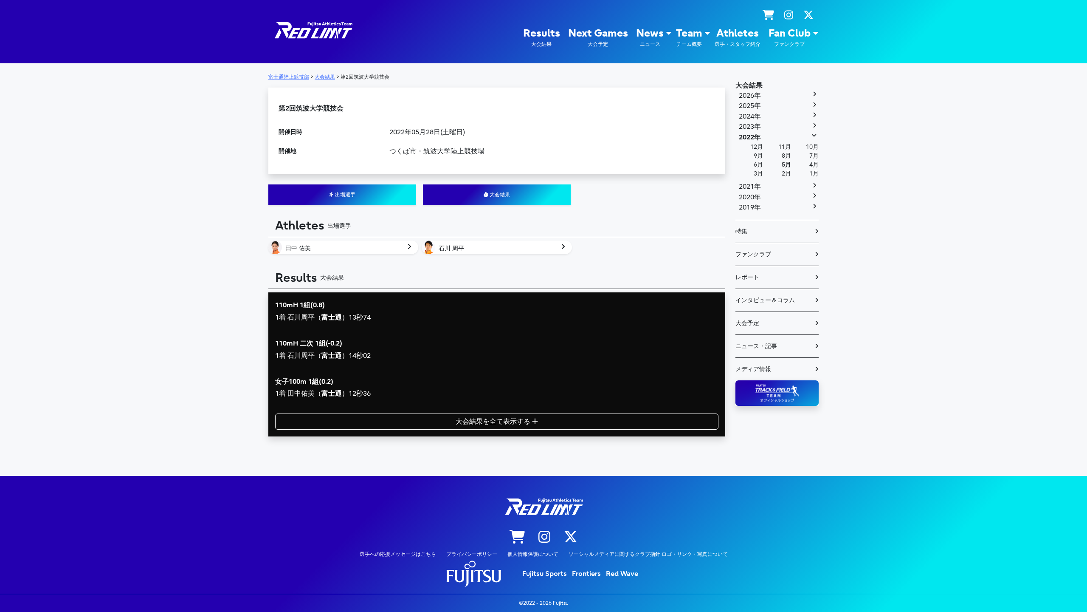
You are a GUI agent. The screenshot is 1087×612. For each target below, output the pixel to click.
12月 (756, 146)
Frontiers (586, 574)
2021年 (750, 186)
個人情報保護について (532, 554)
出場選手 (344, 195)
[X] (808, 15)
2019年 (750, 207)
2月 (786, 173)
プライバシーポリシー (471, 554)
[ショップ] (768, 15)
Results (541, 37)
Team (689, 37)
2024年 (750, 116)
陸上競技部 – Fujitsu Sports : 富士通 (313, 30)
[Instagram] (788, 15)
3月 (758, 173)
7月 (814, 155)
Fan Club (790, 37)
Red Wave (622, 574)
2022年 (750, 137)
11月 (784, 146)
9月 (758, 155)
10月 (812, 146)
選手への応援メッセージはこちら (398, 554)
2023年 (750, 126)
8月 (786, 155)
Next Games (598, 37)
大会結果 (499, 195)
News (650, 37)
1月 (814, 173)
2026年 (750, 95)
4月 (814, 164)
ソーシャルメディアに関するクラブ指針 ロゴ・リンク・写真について (648, 554)
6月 (758, 164)
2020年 (750, 197)
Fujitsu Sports (544, 574)
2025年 (750, 106)
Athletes (737, 37)
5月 (786, 164)
